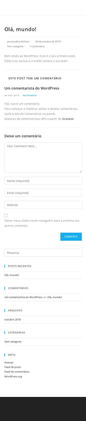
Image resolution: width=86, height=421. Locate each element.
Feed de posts (12, 367)
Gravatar (68, 119)
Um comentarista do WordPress (31, 88)
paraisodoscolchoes (18, 41)
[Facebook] (40, 7)
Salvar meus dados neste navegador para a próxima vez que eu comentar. (41, 223)
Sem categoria (15, 46)
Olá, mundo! (11, 275)
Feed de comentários (16, 371)
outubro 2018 (12, 319)
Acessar (8, 362)
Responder (30, 95)
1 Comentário (37, 46)
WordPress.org (13, 376)
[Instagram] (45, 7)
